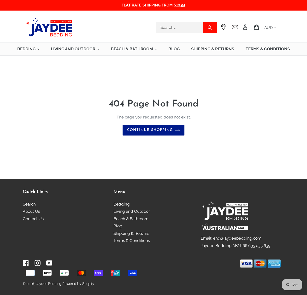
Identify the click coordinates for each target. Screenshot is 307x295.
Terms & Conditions (131, 240)
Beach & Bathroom (130, 218)
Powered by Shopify (78, 284)
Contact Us (33, 218)
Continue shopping (150, 130)
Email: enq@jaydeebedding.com (231, 238)
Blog (117, 226)
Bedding (121, 204)
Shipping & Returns (131, 233)
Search (29, 204)
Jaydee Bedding (48, 284)
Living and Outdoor (131, 211)
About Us (31, 211)
